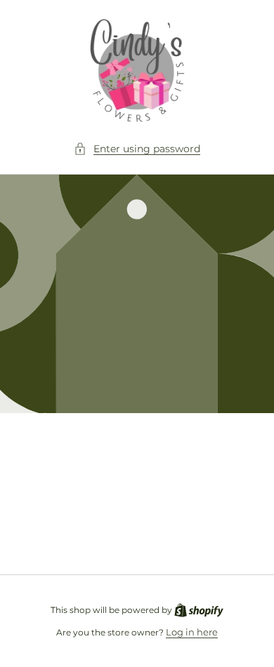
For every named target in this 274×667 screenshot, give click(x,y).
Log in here (192, 632)
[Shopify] (198, 609)
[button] (137, 149)
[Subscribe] (233, 529)
